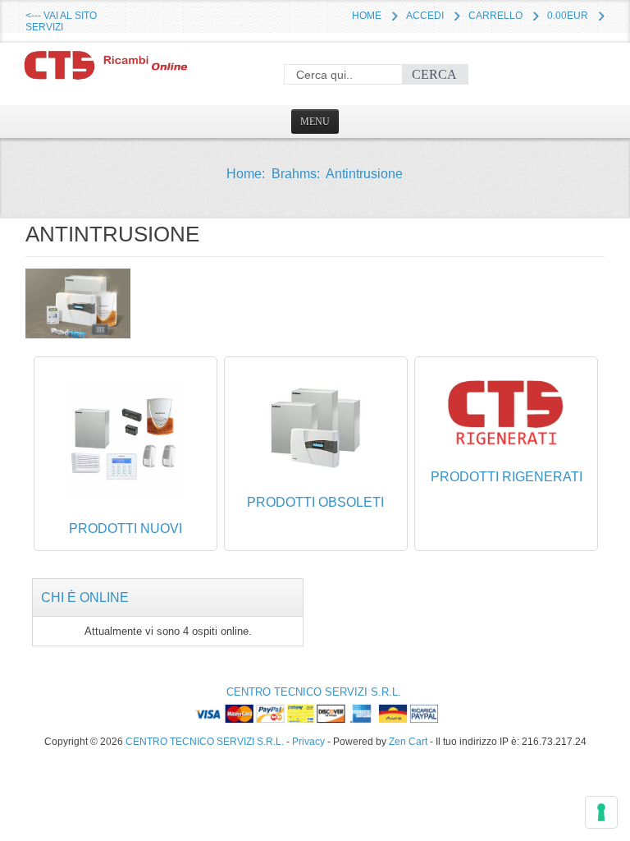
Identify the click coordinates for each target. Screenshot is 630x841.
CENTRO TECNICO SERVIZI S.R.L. (313, 692)
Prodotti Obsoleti (315, 502)
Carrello (495, 15)
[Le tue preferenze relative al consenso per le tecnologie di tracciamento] (601, 812)
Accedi (425, 15)
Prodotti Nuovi (125, 528)
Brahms (294, 174)
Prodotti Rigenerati (506, 477)
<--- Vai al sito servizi (61, 21)
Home (366, 15)
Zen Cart (408, 741)
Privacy (308, 741)
